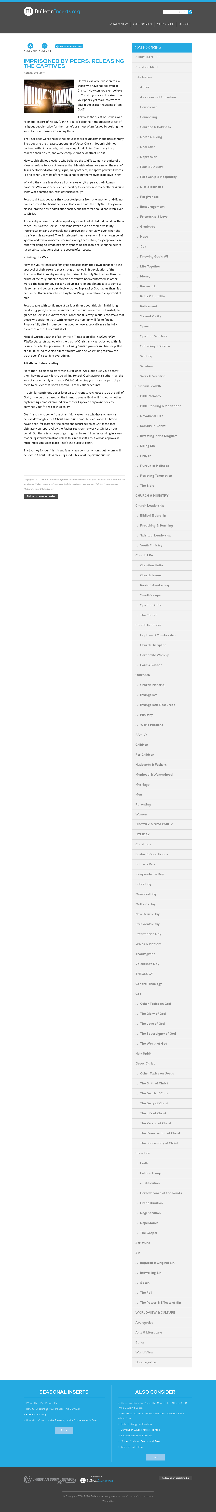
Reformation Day (148, 934)
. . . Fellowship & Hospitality (156, 177)
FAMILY (141, 735)
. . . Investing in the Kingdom (157, 436)
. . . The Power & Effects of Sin (158, 1303)
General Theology (149, 984)
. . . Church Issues (148, 575)
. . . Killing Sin (145, 446)
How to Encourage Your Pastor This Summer (53, 1409)
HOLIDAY (143, 834)
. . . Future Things (148, 1173)
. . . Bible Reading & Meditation (158, 406)
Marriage (143, 785)
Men (139, 795)
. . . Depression (146, 157)
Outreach (143, 675)
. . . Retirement (146, 306)
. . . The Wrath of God (151, 1044)
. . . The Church (146, 615)
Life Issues (144, 77)
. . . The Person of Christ (153, 1123)
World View (144, 1352)
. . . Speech (143, 326)
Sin (138, 1253)
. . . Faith (142, 1163)
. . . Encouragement (150, 207)
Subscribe (165, 24)
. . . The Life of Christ (151, 1113)
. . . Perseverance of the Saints (159, 1193)
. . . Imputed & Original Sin (155, 1263)
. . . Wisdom (144, 366)
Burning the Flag (36, 1414)
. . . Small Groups (148, 595)
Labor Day (144, 884)
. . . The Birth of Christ (152, 1083)
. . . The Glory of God (151, 1014)
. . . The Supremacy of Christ (157, 1143)
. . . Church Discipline (151, 645)
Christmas (143, 844)
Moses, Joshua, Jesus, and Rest (140, 1441)
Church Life (144, 555)
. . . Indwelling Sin (149, 1273)
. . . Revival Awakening (152, 585)
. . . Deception (146, 147)
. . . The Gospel (146, 1233)
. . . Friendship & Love (152, 217)
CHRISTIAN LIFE (148, 57)
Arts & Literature (149, 1333)
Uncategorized (147, 1362)
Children (142, 745)
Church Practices (148, 625)
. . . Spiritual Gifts (149, 605)
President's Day (148, 924)
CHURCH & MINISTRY (152, 496)
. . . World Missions (149, 725)
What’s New (118, 24)
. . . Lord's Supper (149, 665)
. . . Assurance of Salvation (156, 97)
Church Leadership (150, 506)
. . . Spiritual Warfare (152, 336)
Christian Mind (147, 67)
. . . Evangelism (147, 695)
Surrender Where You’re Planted (140, 1429)
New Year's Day (148, 914)
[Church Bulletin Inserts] (52, 11)
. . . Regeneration (148, 1213)
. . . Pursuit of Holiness (152, 466)
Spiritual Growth (148, 386)
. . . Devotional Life (149, 416)
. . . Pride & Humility (150, 296)
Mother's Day (146, 904)
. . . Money (143, 276)
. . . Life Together (148, 266)
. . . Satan (143, 1283)
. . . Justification (148, 1183)
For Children (145, 755)
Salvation (143, 1153)
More (64, 1430)
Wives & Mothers (149, 944)
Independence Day (150, 874)
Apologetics (144, 1323)
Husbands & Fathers (151, 765)
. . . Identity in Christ (151, 426)
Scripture (143, 1243)
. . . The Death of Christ (153, 1093)
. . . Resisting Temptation (154, 476)
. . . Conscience (146, 107)
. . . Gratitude (145, 227)
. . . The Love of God (150, 1024)
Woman (141, 814)
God (139, 994)
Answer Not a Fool (132, 1447)
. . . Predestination (149, 1203)
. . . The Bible (145, 486)
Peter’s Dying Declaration (136, 1424)
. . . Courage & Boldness (153, 127)
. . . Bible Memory (148, 396)
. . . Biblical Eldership (151, 516)
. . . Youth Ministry (149, 545)
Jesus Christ (145, 1064)
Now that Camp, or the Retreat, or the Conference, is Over (62, 1420)
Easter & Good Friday (152, 854)
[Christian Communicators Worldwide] (50, 1480)
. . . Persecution (147, 286)
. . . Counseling (146, 117)
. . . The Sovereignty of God (156, 1034)
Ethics (140, 1342)
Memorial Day (146, 894)
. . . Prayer (143, 456)
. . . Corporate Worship (152, 655)
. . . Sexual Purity (148, 316)
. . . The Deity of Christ (152, 1103)
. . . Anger (143, 87)
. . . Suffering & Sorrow (153, 346)
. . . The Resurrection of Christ (158, 1133)
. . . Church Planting (150, 685)
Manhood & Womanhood (154, 775)
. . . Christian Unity (149, 565)
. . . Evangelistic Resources (155, 705)
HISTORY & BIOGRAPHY (154, 824)
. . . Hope (142, 237)
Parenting (143, 804)
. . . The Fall (144, 1293)
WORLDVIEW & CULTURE (155, 1313)
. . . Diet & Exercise (149, 187)
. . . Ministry (144, 715)
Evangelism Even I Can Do (137, 1435)
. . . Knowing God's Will (153, 257)
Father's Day (145, 864)
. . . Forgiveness (147, 197)
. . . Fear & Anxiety (149, 167)
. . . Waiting (144, 356)
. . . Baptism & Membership (156, 635)
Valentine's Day (147, 964)
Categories (142, 24)
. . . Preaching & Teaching (154, 526)
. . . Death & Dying (149, 137)
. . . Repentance (147, 1223)
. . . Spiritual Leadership (153, 535)
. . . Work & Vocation (151, 376)
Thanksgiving (145, 954)
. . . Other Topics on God (153, 1004)
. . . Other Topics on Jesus (155, 1073)
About (184, 24)
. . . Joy (141, 247)
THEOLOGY (144, 974)
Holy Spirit (144, 1054)
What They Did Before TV (41, 1403)
